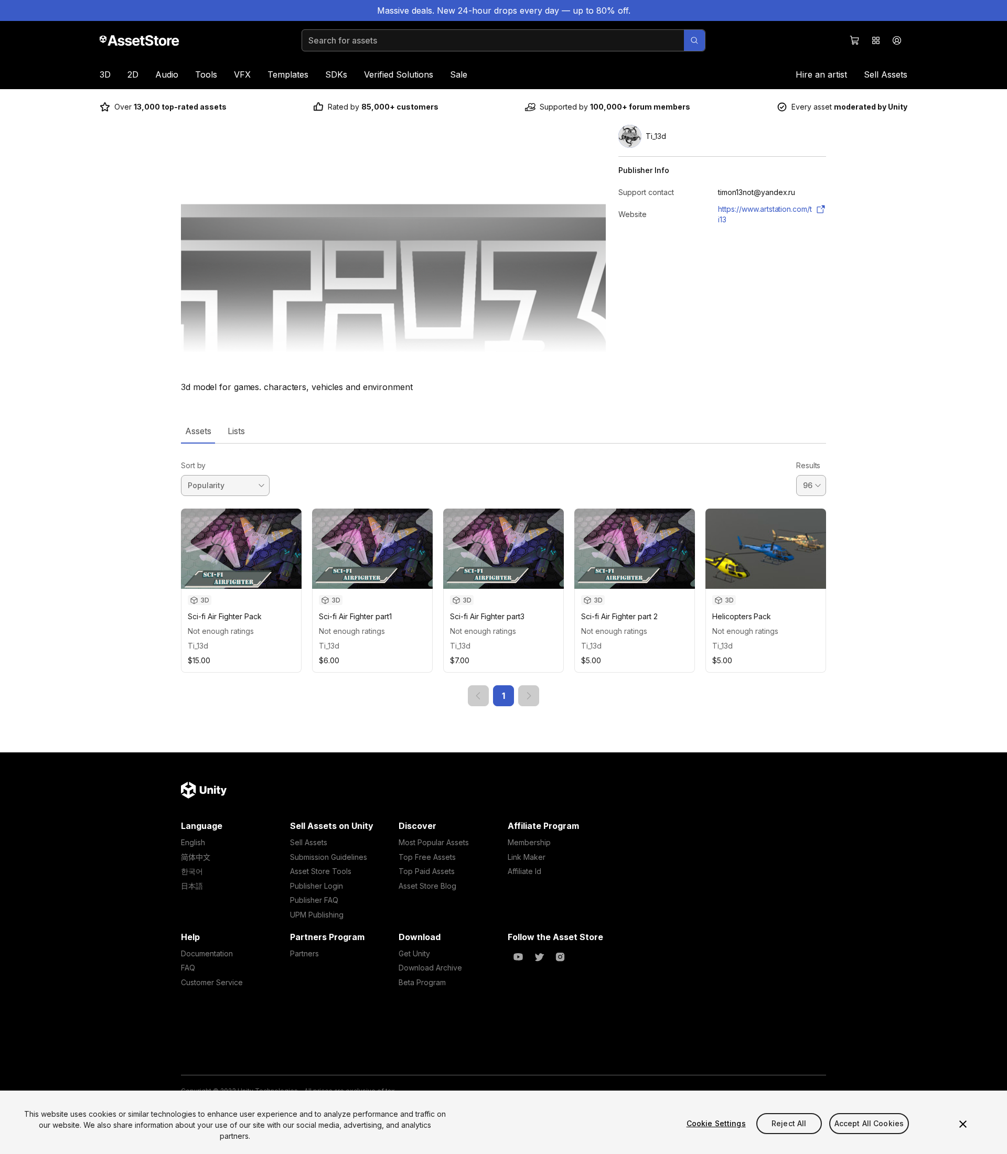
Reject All (789, 1123)
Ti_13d (198, 645)
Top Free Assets (427, 857)
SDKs (336, 74)
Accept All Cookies (869, 1123)
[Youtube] (518, 956)
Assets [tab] (198, 431)
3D (105, 74)
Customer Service (212, 982)
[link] (478, 695)
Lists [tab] (236, 431)
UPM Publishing (317, 914)
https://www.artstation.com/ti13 (765, 214)
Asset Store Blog (427, 885)
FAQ (188, 967)
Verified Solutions (398, 74)
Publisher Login (316, 885)
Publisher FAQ (314, 900)
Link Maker (526, 857)
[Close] (963, 1124)
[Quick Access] (875, 40)
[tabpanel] (503, 575)
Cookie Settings (716, 1123)
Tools (206, 74)
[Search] (694, 40)
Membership (529, 842)
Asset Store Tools (320, 871)
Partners (304, 953)
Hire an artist (821, 74)
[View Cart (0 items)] (854, 40)
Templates (287, 74)
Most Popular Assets (434, 842)
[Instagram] (560, 956)
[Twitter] (539, 956)
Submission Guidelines (328, 857)
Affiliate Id (524, 871)
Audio (166, 74)
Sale (458, 74)
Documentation (207, 953)
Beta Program (422, 982)
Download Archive (430, 967)
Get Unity (414, 953)
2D (132, 74)
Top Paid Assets (427, 871)
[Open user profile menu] (896, 40)
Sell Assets (885, 74)
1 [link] (503, 696)
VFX (242, 74)
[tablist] (503, 431)
